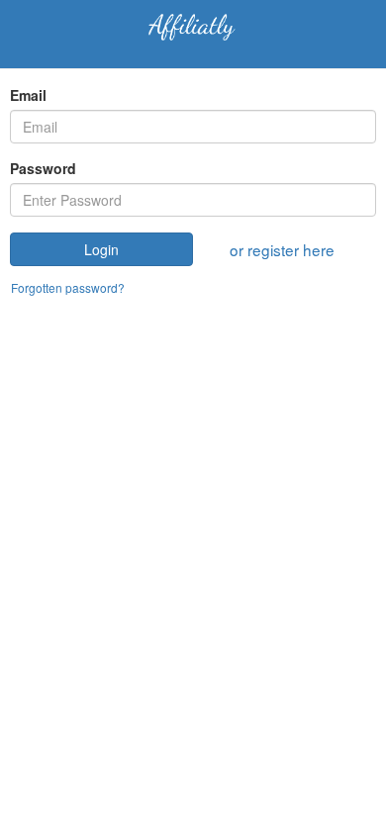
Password (43, 168)
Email (28, 95)
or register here (282, 249)
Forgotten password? (68, 287)
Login (101, 249)
